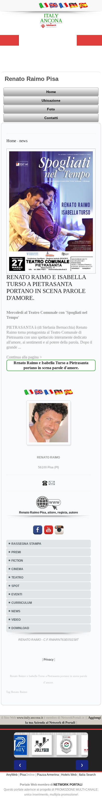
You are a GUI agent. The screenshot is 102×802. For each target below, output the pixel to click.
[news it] (44, 5)
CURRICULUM (21, 603)
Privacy (48, 659)
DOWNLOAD (20, 628)
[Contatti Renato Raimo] (48, 482)
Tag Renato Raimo (16, 692)
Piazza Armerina (48, 774)
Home (51, 92)
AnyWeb (12, 774)
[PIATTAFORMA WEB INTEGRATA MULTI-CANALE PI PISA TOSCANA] (66, 745)
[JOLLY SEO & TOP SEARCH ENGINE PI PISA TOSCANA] (42, 745)
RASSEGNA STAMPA (26, 543)
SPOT (15, 586)
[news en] (53, 5)
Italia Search (87, 774)
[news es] (83, 5)
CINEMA (17, 569)
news (23, 141)
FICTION (17, 560)
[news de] (73, 5)
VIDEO (16, 619)
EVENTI (16, 594)
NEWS (15, 611)
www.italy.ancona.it (30, 717)
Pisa (23, 774)
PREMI (16, 552)
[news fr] (63, 5)
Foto (51, 109)
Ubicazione (51, 100)
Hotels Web (69, 774)
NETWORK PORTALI (67, 784)
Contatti (51, 118)
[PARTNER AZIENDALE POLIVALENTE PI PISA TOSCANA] (17, 745)
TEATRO (17, 577)
